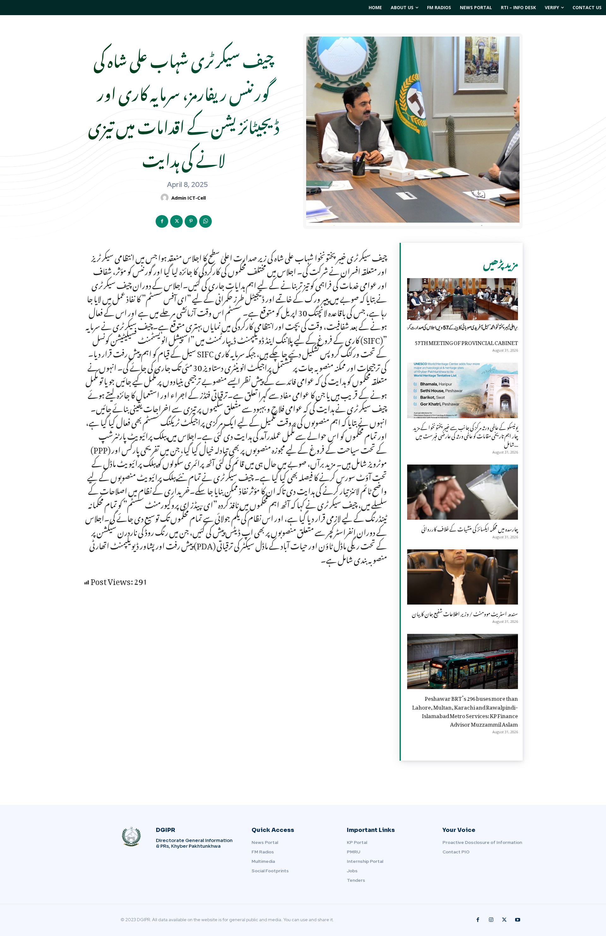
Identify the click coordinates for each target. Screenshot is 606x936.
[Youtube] (518, 920)
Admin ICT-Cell (188, 198)
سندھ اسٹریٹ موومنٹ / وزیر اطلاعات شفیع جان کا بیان (465, 612)
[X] (176, 221)
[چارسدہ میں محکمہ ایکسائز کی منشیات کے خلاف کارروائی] (462, 492)
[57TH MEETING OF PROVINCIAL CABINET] (462, 305)
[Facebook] (162, 221)
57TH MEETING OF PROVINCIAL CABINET (466, 341)
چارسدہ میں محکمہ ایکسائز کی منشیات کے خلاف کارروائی (469, 528)
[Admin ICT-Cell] (165, 198)
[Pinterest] (191, 221)
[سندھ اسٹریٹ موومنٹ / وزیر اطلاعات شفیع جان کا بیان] (462, 577)
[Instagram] (491, 920)
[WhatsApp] (205, 221)
